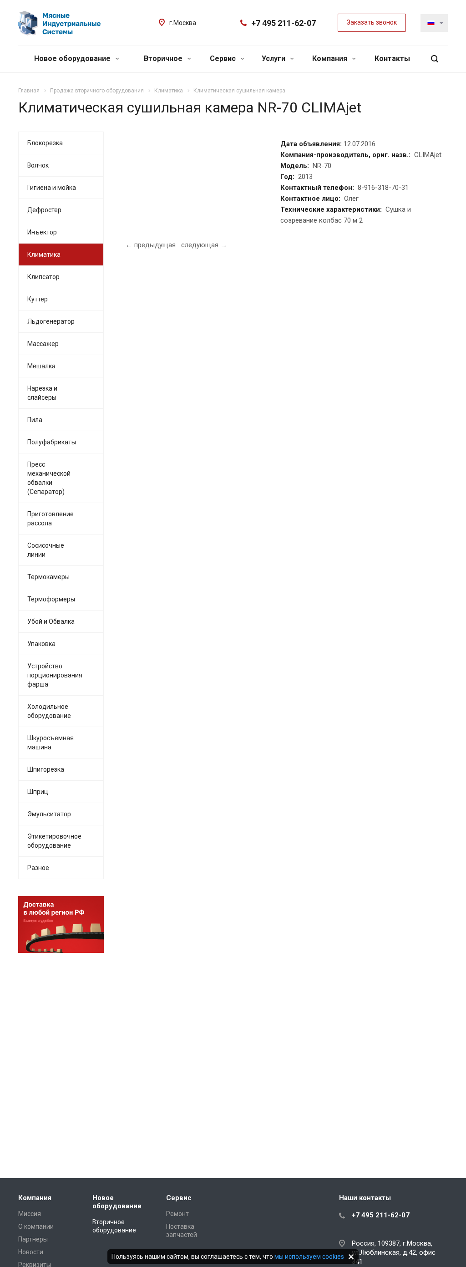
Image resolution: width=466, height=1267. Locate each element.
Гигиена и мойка (51, 187)
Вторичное (164, 58)
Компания (330, 58)
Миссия (29, 1213)
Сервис (224, 58)
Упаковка (41, 643)
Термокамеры (48, 576)
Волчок (38, 165)
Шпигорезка (45, 769)
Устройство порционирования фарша (54, 675)
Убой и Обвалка (51, 621)
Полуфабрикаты (51, 442)
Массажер (43, 343)
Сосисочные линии (45, 550)
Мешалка (41, 366)
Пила (34, 419)
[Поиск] (434, 59)
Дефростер (44, 210)
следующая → (204, 245)
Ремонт (177, 1213)
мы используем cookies (309, 1256)
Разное (38, 867)
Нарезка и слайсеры (42, 393)
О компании (36, 1226)
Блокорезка (45, 143)
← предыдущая (151, 245)
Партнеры (33, 1239)
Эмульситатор (49, 814)
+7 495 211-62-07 (283, 23)
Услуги (274, 58)
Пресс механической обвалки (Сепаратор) (49, 478)
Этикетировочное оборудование (54, 841)
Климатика (44, 254)
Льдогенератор (51, 321)
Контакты (392, 58)
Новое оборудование (73, 58)
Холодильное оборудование (49, 711)
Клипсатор (43, 276)
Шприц (37, 791)
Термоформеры (51, 599)
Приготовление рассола (50, 518)
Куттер (37, 299)
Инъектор (42, 232)
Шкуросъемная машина (50, 742)
